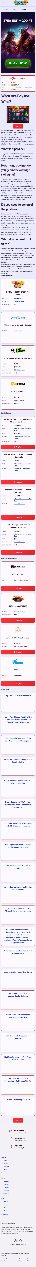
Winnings (7, 1181)
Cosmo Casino (18, 331)
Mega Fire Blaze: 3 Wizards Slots (18, 87)
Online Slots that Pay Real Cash (18, 1100)
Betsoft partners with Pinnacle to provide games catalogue (18, 845)
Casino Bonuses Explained (6, 1260)
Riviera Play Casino (19, 612)
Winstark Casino (19, 400)
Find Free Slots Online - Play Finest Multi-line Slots (18, 1058)
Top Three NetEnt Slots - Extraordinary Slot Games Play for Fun (18, 1081)
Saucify (6, 1163)
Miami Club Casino (19, 504)
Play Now (18, 126)
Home (6, 9)
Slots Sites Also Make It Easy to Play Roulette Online (18, 760)
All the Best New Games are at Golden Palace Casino (18, 1015)
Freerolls (6, 1187)
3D (5, 1208)
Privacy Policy (29, 1260)
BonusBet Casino (19, 301)
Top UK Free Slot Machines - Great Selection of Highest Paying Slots (18, 739)
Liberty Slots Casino (20, 468)
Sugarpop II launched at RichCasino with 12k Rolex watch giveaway (18, 824)
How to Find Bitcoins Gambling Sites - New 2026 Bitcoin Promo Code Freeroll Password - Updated (18, 719)
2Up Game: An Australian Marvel (18, 696)
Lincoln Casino (18, 436)
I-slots (6, 1205)
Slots (2, 1199)
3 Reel (6, 1202)
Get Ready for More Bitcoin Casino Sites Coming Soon (18, 782)
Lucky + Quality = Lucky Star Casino (18, 972)
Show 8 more (5, 1193)
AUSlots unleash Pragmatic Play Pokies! (18, 1037)
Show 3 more (5, 1214)
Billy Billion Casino (19, 370)
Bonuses (6, 1184)
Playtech (6, 1166)
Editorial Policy (20, 1260)
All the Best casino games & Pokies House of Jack (18, 888)
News (14, 9)
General (6, 1190)
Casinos (3, 1157)
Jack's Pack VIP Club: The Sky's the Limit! (18, 867)
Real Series (7, 1211)
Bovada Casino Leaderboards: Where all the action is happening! (18, 909)
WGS (5, 1160)
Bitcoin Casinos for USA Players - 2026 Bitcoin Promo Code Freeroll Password (18, 804)
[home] (20, 5)
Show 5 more (5, 1173)
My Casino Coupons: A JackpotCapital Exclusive (18, 994)
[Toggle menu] (3, 3)
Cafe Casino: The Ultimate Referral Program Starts (18, 952)
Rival (5, 1169)
